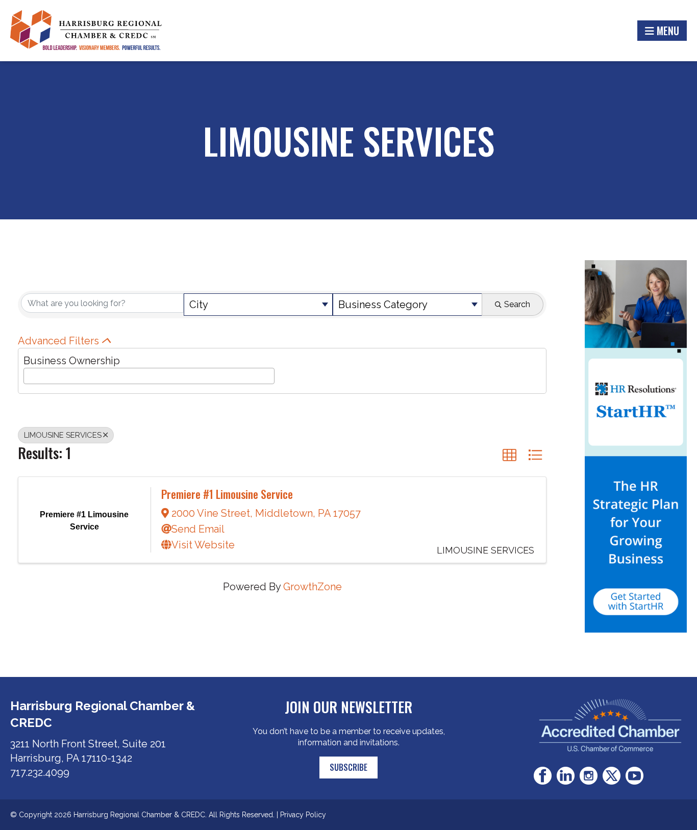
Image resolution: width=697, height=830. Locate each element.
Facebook (543, 776)
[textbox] (30, 374)
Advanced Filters (58, 341)
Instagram (589, 776)
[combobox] (258, 304)
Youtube (634, 776)
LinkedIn (566, 776)
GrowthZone (312, 587)
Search (517, 304)
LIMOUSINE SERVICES (63, 435)
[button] (509, 454)
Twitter (611, 776)
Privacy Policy (303, 815)
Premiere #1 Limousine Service (227, 494)
